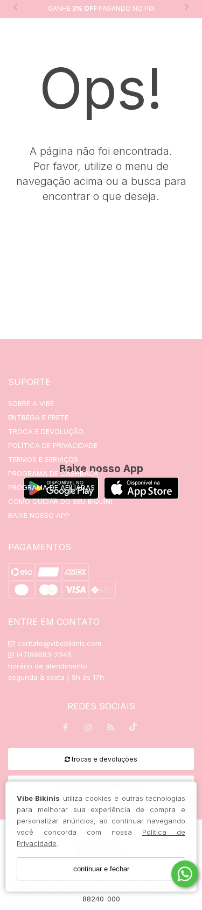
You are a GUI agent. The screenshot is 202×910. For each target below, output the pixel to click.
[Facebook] (65, 729)
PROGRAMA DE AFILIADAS (51, 487)
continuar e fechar (101, 869)
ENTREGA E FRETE (38, 417)
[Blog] (111, 729)
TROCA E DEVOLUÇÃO (45, 431)
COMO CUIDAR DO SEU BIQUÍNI (60, 501)
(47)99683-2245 (43, 654)
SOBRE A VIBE (31, 403)
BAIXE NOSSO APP (38, 515)
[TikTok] (133, 729)
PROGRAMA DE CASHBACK (53, 473)
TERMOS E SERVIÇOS (43, 459)
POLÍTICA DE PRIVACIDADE (52, 445)
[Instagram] (88, 729)
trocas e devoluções (103, 759)
